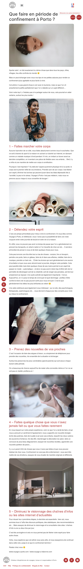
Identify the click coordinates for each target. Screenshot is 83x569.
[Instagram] (77, 560)
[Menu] (22, 5)
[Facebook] (66, 560)
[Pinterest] (71, 560)
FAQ (9, 566)
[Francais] (72, 4)
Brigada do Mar (37, 566)
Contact (46, 566)
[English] (72, 6)
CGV (4, 566)
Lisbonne (73, 17)
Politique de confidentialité (22, 566)
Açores (79, 17)
